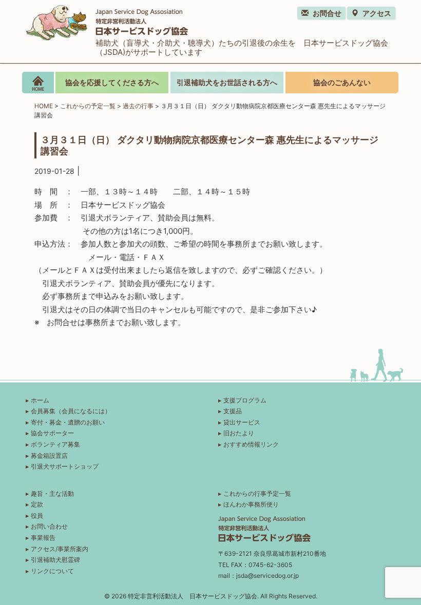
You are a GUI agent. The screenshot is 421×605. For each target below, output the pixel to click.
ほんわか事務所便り (251, 504)
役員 (37, 515)
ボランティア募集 (55, 444)
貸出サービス (241, 422)
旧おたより (238, 433)
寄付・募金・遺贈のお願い (68, 422)
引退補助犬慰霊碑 (55, 559)
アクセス (376, 13)
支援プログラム (244, 400)
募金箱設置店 (49, 455)
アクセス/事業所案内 (59, 549)
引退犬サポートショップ (65, 466)
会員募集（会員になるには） (71, 411)
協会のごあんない (342, 82)
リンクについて (52, 571)
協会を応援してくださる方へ (112, 82)
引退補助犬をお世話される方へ (227, 82)
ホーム (40, 400)
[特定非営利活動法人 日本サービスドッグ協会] (107, 21)
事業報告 (43, 537)
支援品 (232, 411)
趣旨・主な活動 (52, 493)
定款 (37, 504)
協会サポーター (52, 433)
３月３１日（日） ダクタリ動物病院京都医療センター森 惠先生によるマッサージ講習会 (209, 145)
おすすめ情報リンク (251, 444)
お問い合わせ (49, 526)
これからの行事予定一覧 (257, 493)
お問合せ (327, 13)
